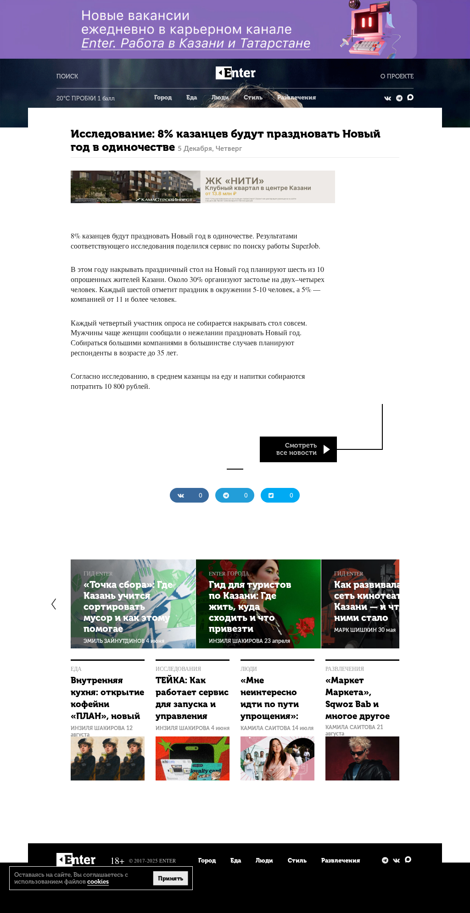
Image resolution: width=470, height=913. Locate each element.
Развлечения (296, 97)
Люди (220, 97)
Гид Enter (98, 573)
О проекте (397, 76)
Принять (170, 878)
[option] (133, 603)
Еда (191, 97)
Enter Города (229, 573)
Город (163, 97)
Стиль (253, 97)
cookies (98, 881)
